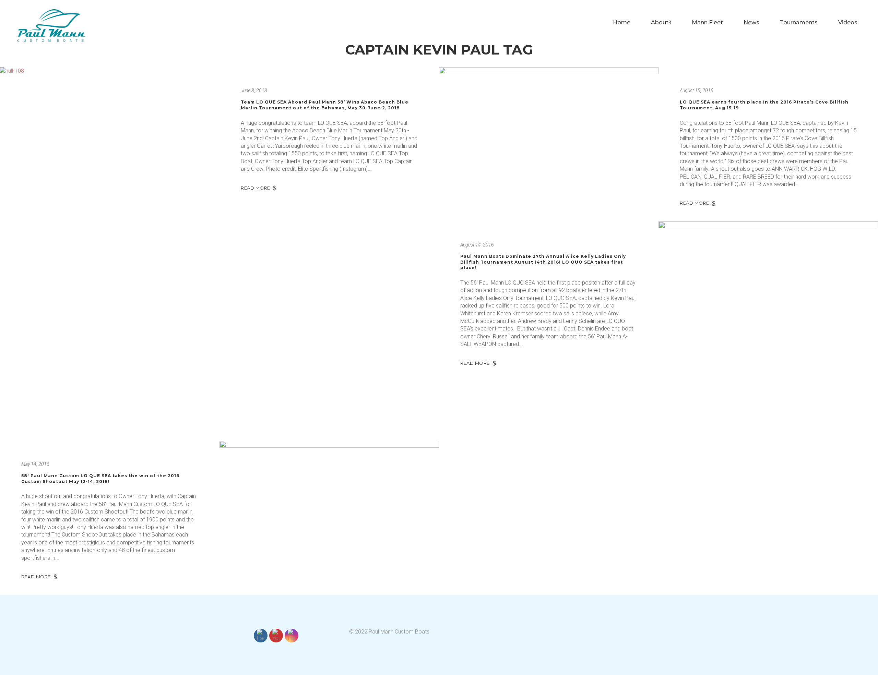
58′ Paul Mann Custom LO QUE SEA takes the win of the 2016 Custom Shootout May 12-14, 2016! (100, 478)
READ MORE (255, 188)
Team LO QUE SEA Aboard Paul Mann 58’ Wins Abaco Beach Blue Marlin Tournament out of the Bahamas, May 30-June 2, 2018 (324, 104)
